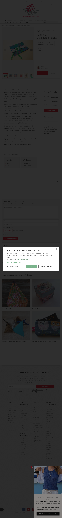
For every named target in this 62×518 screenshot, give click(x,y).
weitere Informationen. (22, 259)
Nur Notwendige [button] (46, 266)
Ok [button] (32, 266)
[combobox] (56, 249)
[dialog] (31, 259)
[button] (31, 262)
